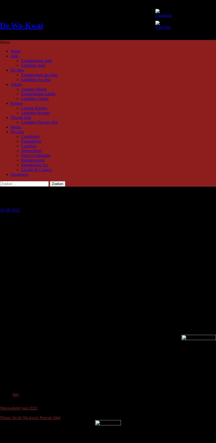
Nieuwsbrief (31, 150)
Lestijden (28, 146)
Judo (14, 56)
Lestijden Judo (33, 65)
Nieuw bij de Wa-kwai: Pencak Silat (30, 417)
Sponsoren (19, 174)
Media (16, 127)
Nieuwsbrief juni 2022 (18, 408)
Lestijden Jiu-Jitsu (36, 79)
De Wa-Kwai (21, 25)
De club (17, 132)
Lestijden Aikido (35, 98)
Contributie (30, 136)
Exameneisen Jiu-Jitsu (39, 75)
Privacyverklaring (36, 155)
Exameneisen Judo (36, 60)
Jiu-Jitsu (17, 70)
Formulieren (31, 141)
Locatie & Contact (36, 169)
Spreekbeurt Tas (34, 165)
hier (16, 394)
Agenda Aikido (34, 89)
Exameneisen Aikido (38, 94)
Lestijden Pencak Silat (39, 122)
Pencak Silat (21, 117)
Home (16, 51)
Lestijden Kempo (35, 113)
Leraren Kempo (34, 108)
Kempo (17, 103)
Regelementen (33, 160)
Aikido (16, 84)
